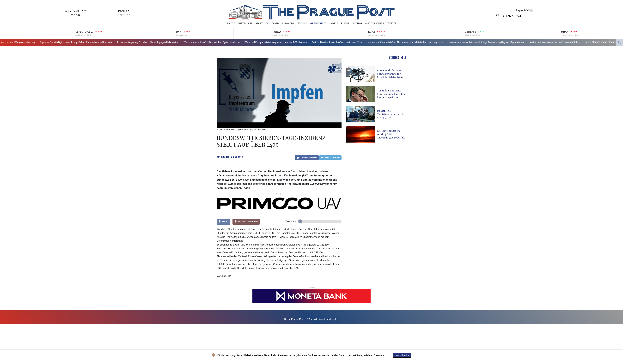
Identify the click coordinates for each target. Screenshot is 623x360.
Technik (302, 23)
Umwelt (333, 23)
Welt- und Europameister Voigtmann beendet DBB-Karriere (226, 42)
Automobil (288, 23)
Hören (224, 221)
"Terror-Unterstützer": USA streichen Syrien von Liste (162, 42)
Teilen (308, 157)
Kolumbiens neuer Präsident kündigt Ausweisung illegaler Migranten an (436, 42)
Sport (259, 23)
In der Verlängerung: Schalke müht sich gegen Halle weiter (98, 42)
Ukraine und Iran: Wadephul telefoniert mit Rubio (504, 42)
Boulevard (272, 23)
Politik (231, 23)
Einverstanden (402, 355)
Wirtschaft (245, 23)
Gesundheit (318, 23)
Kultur (345, 23)
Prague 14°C (522, 10)
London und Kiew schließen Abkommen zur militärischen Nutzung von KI (355, 42)
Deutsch (123, 11)
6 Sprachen (124, 14)
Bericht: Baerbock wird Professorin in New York (287, 42)
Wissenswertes (374, 23)
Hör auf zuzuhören (247, 221)
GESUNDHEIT (223, 157)
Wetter (391, 23)
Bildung (357, 23)
